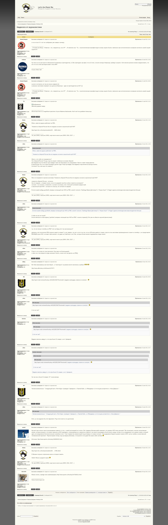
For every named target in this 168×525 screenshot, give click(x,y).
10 (140, 31)
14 (147, 31)
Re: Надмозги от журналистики (50, 39)
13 (145, 31)
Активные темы (31, 21)
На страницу (131, 31)
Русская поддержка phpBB (84, 521)
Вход (148, 17)
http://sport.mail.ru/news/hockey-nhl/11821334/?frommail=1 (48, 280)
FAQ (19, 17)
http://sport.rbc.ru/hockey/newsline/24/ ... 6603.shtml (46, 130)
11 (142, 31)
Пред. (135, 31)
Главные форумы (31, 24)
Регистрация (142, 17)
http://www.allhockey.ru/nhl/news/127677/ (43, 268)
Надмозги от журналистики (29, 27)
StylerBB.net (87, 520)
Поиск (22, 17)
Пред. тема (142, 34)
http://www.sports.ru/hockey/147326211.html (69, 474)
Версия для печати (22, 34)
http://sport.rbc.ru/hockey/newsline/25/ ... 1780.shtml (46, 450)
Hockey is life (40, 24)
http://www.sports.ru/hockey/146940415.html (50, 439)
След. (149, 31)
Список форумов (22, 24)
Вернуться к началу (22, 56)
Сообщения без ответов (22, 21)
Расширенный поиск (146, 5)
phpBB (79, 519)
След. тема (148, 34)
